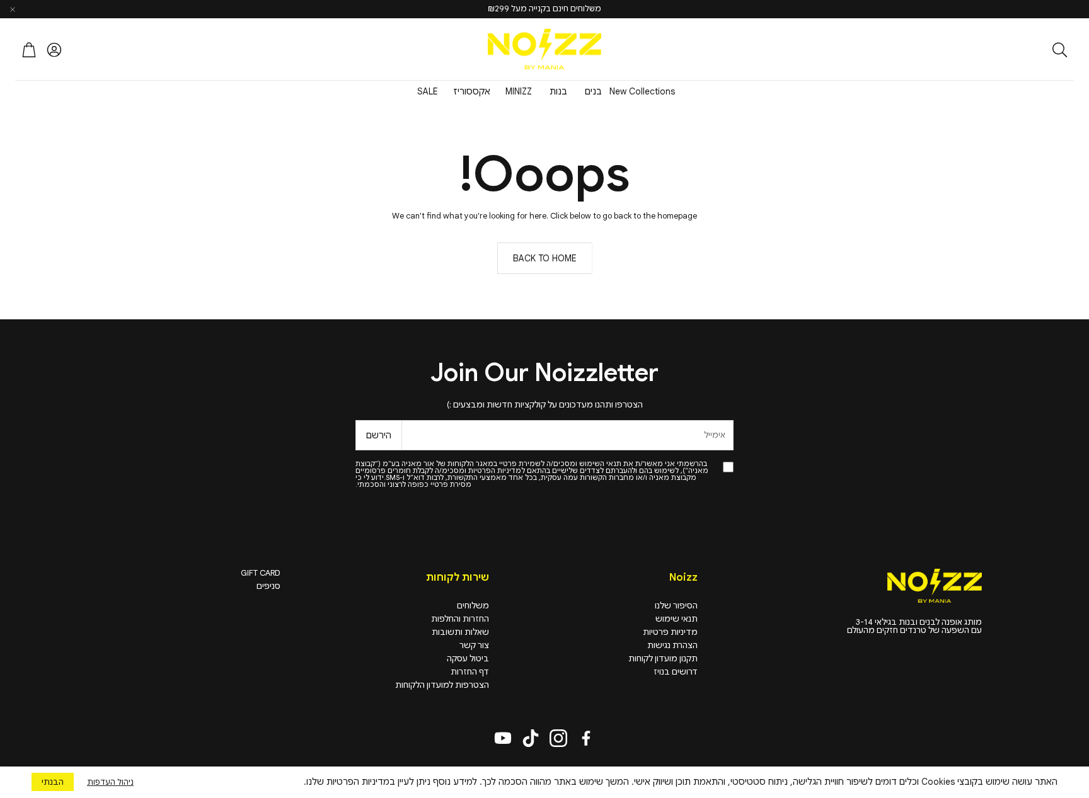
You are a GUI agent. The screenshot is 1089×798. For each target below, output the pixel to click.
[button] (991, 50)
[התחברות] (54, 50)
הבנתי (53, 782)
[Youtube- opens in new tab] (503, 738)
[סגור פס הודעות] (12, 9)
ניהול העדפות (110, 782)
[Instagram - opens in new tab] (558, 738)
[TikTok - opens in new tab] (530, 738)
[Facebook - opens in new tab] (586, 738)
